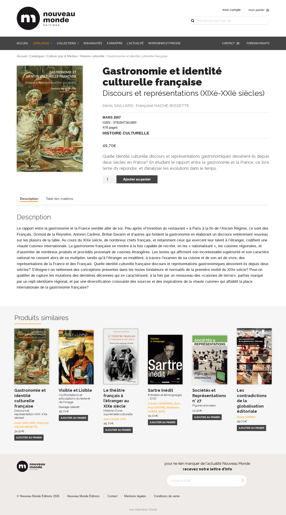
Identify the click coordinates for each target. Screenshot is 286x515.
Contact (228, 43)
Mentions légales (135, 496)
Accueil (22, 43)
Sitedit (153, 509)
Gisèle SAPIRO (246, 417)
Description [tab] (29, 199)
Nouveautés (93, 43)
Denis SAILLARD (118, 105)
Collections (66, 43)
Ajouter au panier (137, 179)
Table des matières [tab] (59, 199)
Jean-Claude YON (114, 419)
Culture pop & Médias (62, 56)
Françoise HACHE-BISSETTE (162, 105)
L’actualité (135, 43)
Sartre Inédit (165, 394)
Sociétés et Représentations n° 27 (209, 397)
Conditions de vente (167, 496)
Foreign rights (258, 43)
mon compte (231, 10)
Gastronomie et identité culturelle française (30, 403)
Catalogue (41, 43)
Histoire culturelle (92, 56)
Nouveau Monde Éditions (83, 496)
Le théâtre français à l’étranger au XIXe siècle (117, 402)
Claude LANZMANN (160, 403)
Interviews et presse (164, 43)
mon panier (256, 10)
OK (190, 28)
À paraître (114, 43)
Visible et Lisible (75, 396)
